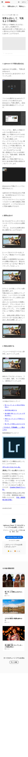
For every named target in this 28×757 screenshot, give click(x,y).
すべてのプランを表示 (14, 540)
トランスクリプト (9, 53)
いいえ (18, 551)
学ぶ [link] (4, 6)
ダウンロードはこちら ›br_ (11, 467)
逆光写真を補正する (11, 410)
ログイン (24, 2)
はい (11, 551)
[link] (4, 6)
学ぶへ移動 (14, 662)
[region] (14, 585)
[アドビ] (7, 2)
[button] (19, 2)
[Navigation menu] (2, 2)
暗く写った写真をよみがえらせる (15, 424)
